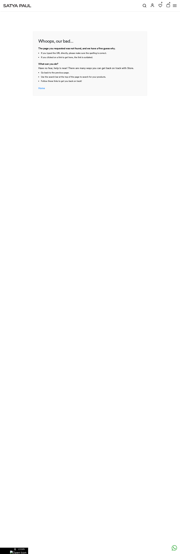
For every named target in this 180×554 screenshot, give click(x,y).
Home (41, 88)
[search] (144, 6)
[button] (14, 551)
